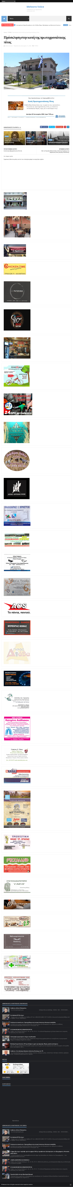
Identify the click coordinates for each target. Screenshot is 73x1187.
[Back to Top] (71, 1185)
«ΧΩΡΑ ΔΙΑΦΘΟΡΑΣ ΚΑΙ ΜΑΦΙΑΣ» (19, 1160)
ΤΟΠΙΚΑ (42, 25)
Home (5, 32)
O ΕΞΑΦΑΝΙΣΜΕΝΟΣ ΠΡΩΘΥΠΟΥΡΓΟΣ (21, 1029)
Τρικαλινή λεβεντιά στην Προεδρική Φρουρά (21, 1174)
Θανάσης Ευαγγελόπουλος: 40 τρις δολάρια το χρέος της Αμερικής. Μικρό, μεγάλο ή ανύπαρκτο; (34, 1044)
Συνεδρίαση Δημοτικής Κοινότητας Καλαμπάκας (57, 25)
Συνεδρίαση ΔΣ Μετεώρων (17, 1015)
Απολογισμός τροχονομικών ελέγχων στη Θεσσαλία (23, 1036)
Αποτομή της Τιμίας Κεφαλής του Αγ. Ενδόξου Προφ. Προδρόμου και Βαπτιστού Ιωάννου (14, 140)
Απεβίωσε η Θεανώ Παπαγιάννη (18, 1008)
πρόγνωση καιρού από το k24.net (16, 1074)
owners (31, 1184)
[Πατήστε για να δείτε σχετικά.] (15, 256)
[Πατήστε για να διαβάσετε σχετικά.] (17, 237)
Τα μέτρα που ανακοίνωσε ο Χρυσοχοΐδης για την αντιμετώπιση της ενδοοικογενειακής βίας (33, 1022)
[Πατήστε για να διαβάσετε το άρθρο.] (17, 849)
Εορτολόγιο (15, 1120)
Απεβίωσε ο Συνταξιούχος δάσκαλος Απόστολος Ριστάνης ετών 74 (26, 1051)
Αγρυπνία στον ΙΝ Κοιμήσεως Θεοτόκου (58, 142)
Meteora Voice (35, 6)
